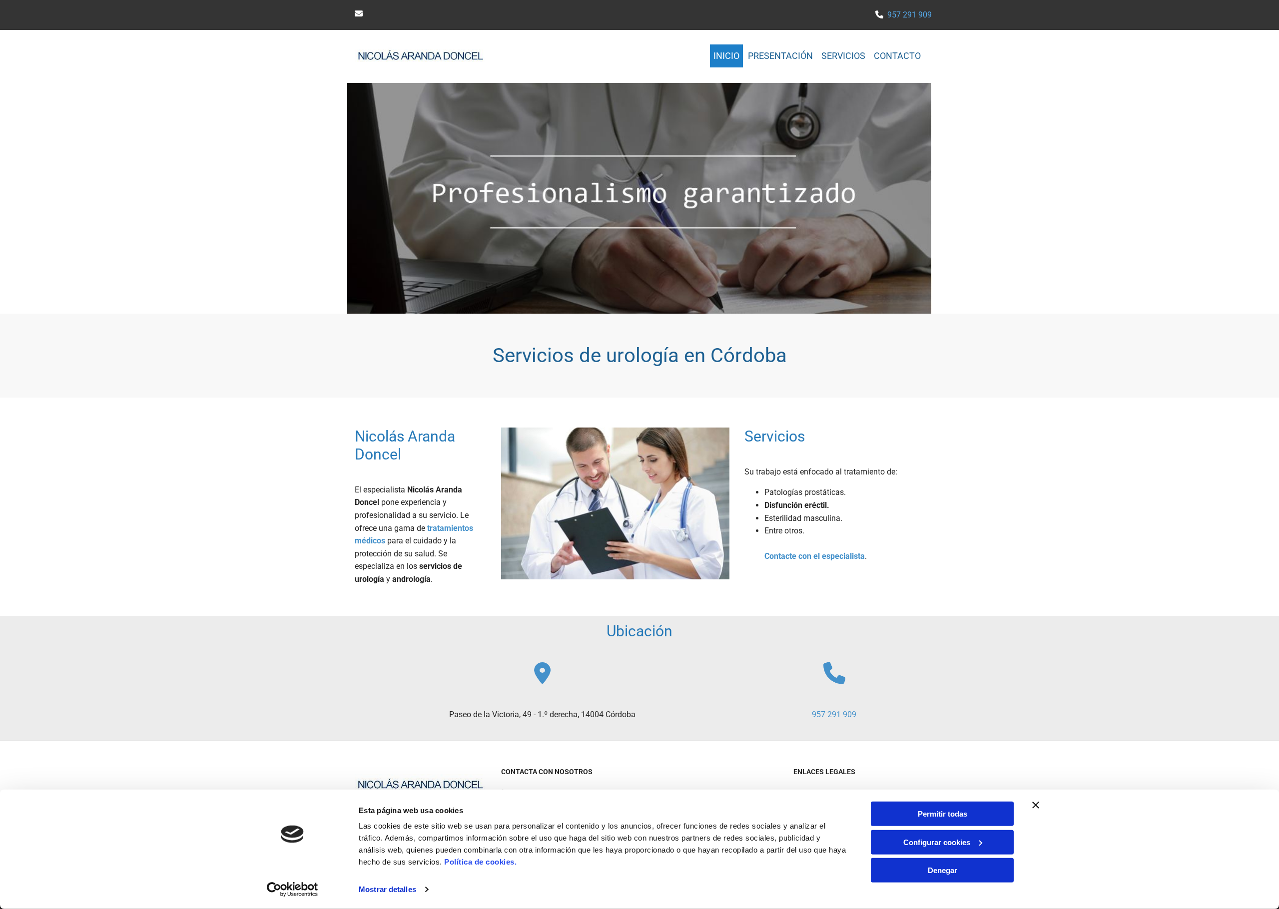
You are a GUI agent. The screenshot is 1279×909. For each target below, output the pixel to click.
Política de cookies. (480, 862)
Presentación (780, 55)
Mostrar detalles (387, 889)
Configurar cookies (936, 842)
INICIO (726, 55)
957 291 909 (909, 14)
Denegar (942, 870)
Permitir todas (942, 814)
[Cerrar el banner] (1035, 805)
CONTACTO (897, 55)
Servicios (843, 55)
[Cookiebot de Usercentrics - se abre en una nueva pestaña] (292, 889)
